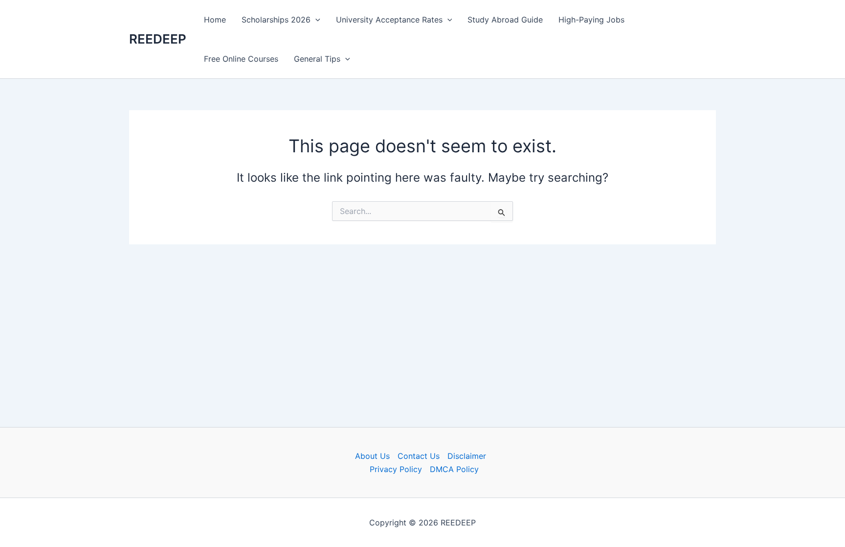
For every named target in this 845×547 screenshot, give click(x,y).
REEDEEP (157, 39)
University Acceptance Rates (389, 19)
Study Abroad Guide (505, 19)
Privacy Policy (396, 469)
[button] (315, 19)
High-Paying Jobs (591, 19)
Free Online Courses (241, 59)
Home (215, 19)
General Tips (317, 59)
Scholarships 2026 (276, 19)
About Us (372, 456)
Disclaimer (466, 456)
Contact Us (419, 456)
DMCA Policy (454, 469)
